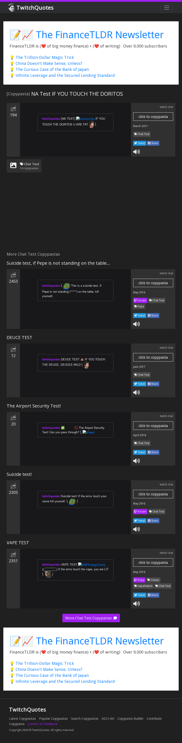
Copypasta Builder (130, 718)
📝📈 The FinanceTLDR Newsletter (87, 34)
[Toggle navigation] (166, 7)
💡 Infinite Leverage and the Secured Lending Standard (62, 75)
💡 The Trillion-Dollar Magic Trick (42, 57)
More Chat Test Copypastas (89, 618)
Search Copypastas (85, 718)
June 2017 (139, 367)
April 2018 (139, 435)
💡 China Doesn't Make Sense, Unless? (46, 63)
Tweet (141, 143)
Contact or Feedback (42, 724)
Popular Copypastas (53, 718)
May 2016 (139, 292)
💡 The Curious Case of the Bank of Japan (49, 69)
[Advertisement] (91, 215)
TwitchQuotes (35, 7)
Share (154, 143)
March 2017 (140, 126)
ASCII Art (108, 718)
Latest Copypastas (22, 718)
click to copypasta (153, 116)
